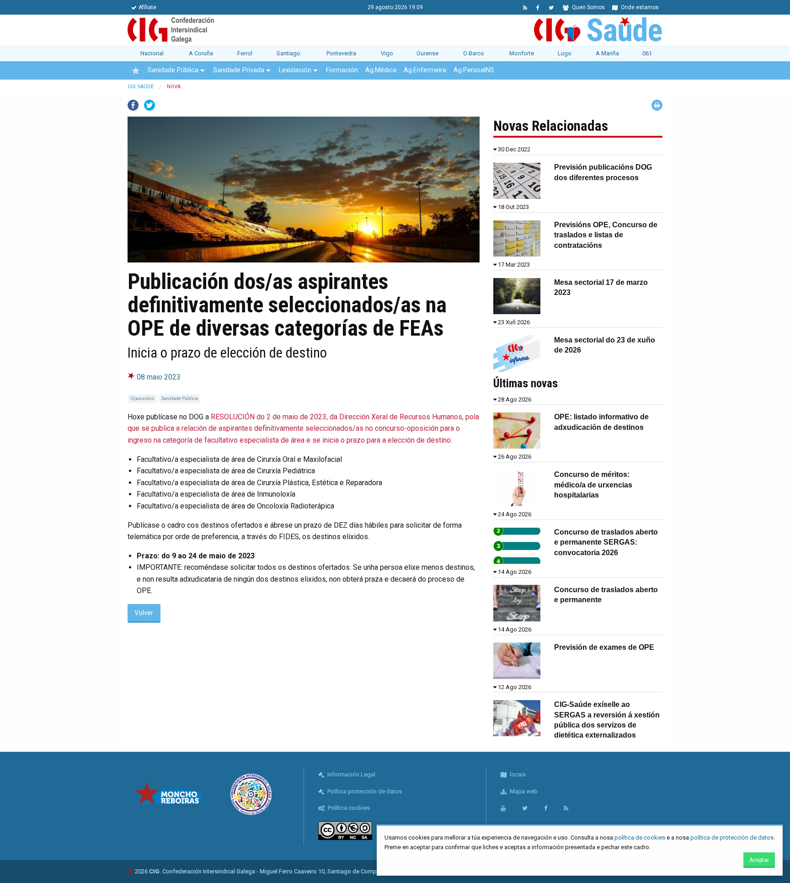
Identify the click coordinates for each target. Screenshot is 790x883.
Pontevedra (341, 53)
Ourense (427, 53)
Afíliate (147, 7)
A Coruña (201, 53)
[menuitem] (136, 70)
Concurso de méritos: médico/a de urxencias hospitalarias (593, 485)
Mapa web (523, 791)
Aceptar (759, 860)
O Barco (473, 53)
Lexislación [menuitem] (295, 70)
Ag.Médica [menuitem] (380, 70)
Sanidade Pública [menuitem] (173, 70)
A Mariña (607, 53)
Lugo (564, 53)
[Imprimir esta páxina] (656, 105)
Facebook (133, 105)
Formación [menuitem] (342, 70)
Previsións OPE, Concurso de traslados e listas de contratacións (605, 235)
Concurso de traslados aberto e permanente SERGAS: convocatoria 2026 (606, 542)
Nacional (152, 53)
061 (647, 53)
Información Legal (350, 774)
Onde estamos (639, 7)
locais (517, 774)
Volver (143, 613)
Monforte (521, 53)
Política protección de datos (364, 791)
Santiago (288, 53)
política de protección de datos (732, 837)
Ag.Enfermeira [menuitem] (425, 70)
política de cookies (639, 837)
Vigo (387, 53)
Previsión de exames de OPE (604, 647)
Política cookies (348, 807)
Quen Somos (588, 7)
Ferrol (244, 53)
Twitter (149, 105)
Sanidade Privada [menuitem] (238, 70)
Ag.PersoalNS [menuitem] (474, 70)
